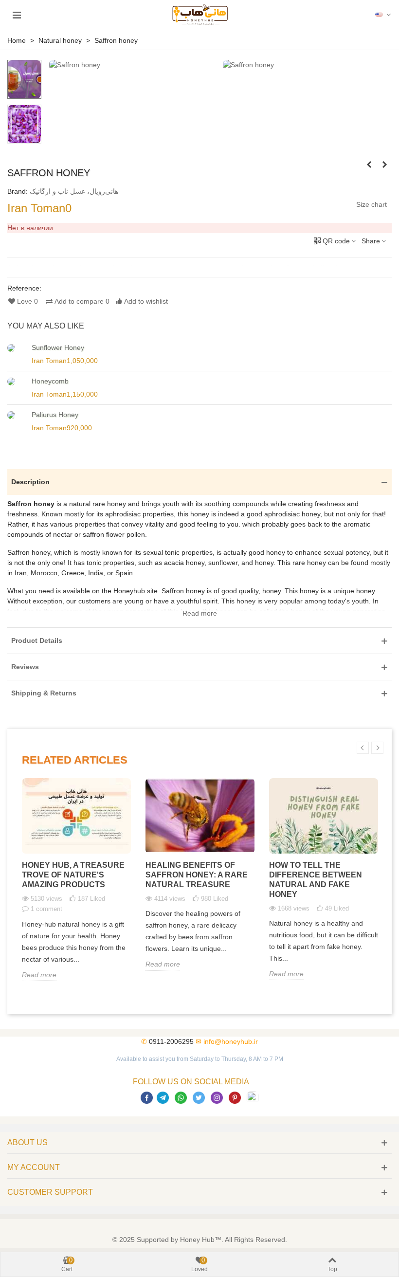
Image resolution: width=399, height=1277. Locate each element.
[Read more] (199, 266)
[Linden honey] (369, 164)
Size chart (371, 204)
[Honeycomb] (17, 381)
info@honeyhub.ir (230, 1041)
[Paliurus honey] (17, 415)
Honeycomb (50, 381)
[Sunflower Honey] (17, 348)
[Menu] (16, 14)
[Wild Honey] (384, 164)
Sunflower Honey (58, 347)
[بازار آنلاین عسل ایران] (200, 14)
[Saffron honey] (74, 65)
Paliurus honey (55, 415)
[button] (383, 15)
